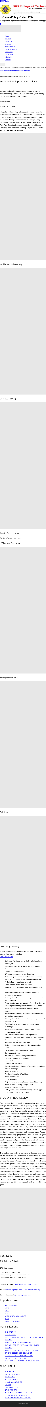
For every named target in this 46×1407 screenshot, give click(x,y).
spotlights (8, 41)
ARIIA (7, 1319)
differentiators (10, 47)
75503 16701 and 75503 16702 (25, 1284)
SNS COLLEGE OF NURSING (16, 1358)
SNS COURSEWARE (12, 1374)
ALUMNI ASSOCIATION (13, 1382)
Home (7, 36)
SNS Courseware (6, 957)
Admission (8, 57)
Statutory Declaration (12, 1321)
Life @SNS (9, 54)
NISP (6, 1313)
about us (8, 39)
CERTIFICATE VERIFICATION (16, 1395)
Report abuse (23, 1404)
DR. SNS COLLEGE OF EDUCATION (18, 1353)
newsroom (9, 44)
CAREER (8, 1385)
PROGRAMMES (11, 49)
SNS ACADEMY (10, 1335)
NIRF (7, 1311)
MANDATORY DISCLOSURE (15, 1316)
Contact (7, 60)
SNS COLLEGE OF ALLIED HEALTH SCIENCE (22, 1350)
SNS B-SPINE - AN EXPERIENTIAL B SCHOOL (22, 1361)
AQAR (7, 1308)
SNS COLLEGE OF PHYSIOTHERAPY (19, 1356)
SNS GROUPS (10, 1332)
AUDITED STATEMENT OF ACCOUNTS (20, 1392)
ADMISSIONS (10, 1377)
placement (9, 52)
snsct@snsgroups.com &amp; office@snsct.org (22, 1290)
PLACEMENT (10, 1371)
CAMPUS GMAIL (11, 1390)
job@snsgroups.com (23, 1295)
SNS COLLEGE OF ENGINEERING (18, 1342)
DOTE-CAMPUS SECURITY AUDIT (18, 1398)
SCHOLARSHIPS (11, 1379)
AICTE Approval (11, 1305)
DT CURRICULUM (12, 1387)
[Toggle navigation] (2, 64)
